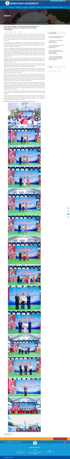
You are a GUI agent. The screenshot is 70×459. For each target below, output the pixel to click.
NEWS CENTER (55, 7)
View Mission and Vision (60, 438)
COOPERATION (32, 7)
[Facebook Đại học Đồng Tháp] (68, 217)
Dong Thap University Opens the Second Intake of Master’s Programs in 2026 (56, 46)
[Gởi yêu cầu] (68, 214)
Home (7, 23)
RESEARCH (25, 7)
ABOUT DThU (11, 7)
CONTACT (60, 7)
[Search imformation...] (68, 208)
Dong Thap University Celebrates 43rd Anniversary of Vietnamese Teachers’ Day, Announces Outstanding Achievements (28, 23)
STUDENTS (39, 7)
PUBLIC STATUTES (46, 7)
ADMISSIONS (18, 7)
